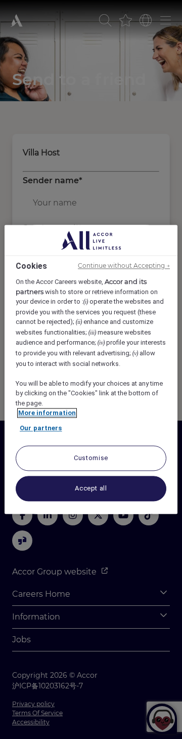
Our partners (41, 428)
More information (47, 413)
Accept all (91, 488)
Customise (91, 458)
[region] (91, 369)
